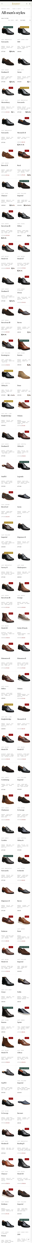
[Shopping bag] (29, 3)
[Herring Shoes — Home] (16, 4)
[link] (12, 51)
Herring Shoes (5, 8)
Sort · (17, 20)
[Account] (26, 3)
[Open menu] (2, 3)
